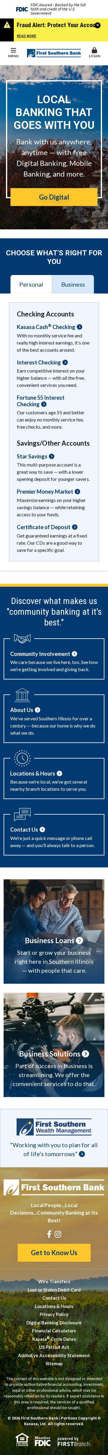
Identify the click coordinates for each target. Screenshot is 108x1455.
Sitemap (54, 1363)
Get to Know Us (54, 1253)
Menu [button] (13, 56)
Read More (26, 36)
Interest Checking (39, 362)
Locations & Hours (54, 1306)
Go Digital (54, 197)
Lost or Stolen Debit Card (54, 1289)
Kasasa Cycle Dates (54, 1339)
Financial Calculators (54, 1330)
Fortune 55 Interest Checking (40, 401)
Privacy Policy (54, 1314)
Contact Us (54, 1297)
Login (94, 56)
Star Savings (32, 456)
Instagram (58, 1234)
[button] (94, 53)
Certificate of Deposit (43, 527)
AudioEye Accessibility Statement (54, 1355)
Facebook (49, 1234)
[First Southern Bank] (54, 52)
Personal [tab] (31, 284)
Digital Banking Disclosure (54, 1322)
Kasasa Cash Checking (46, 327)
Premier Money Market (45, 492)
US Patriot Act (54, 1347)
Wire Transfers (54, 1281)
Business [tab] (73, 284)
